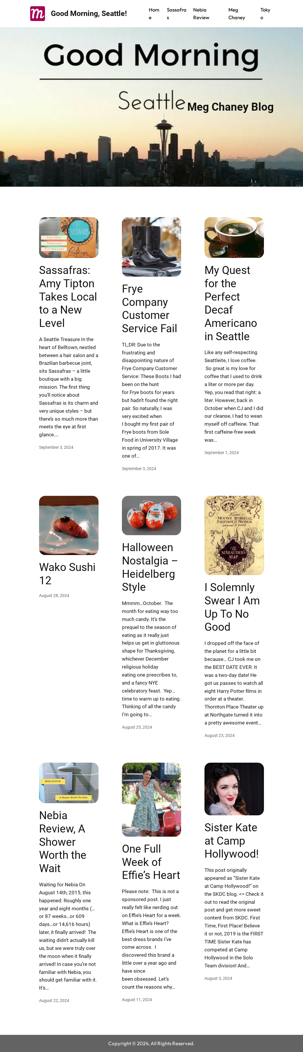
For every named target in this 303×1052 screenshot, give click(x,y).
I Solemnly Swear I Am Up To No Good (232, 607)
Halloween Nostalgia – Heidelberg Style (150, 567)
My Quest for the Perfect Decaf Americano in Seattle (230, 303)
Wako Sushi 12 (67, 574)
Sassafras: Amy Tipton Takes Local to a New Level (68, 297)
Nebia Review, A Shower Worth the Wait (62, 842)
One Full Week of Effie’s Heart (151, 862)
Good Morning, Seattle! (89, 13)
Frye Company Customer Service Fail (149, 308)
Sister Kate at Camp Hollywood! (231, 840)
